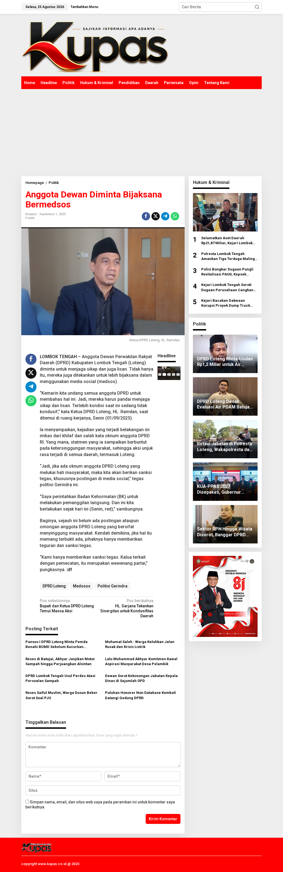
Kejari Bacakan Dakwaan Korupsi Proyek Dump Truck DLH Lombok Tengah (225, 303)
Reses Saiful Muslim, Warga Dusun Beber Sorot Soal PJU (61, 695)
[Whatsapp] (175, 216)
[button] (257, 7)
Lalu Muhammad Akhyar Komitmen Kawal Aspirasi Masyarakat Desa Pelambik (141, 661)
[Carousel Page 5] (178, 374)
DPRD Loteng (54, 586)
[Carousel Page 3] (169, 374)
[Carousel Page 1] (160, 374)
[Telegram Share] (165, 216)
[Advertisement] (141, 130)
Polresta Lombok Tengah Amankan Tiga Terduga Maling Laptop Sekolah (228, 256)
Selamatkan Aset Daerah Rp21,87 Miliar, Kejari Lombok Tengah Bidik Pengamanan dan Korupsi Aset (228, 241)
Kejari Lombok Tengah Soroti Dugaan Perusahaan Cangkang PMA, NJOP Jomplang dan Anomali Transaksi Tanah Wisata (228, 287)
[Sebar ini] (146, 216)
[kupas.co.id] (96, 45)
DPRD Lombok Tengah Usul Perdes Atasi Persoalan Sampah (60, 678)
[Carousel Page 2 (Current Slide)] (164, 374)
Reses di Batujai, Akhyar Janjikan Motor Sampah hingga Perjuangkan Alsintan (60, 661)
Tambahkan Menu (84, 7)
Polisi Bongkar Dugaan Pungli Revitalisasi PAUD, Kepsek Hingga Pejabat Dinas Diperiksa (229, 272)
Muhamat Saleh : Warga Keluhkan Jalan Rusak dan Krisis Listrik (139, 644)
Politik (30, 218)
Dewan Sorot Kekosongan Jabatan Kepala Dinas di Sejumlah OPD (141, 678)
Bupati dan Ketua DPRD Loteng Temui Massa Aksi (67, 605)
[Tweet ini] (155, 216)
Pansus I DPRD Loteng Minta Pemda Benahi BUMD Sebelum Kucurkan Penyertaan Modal (56, 644)
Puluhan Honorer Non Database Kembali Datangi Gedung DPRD (140, 695)
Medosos (81, 586)
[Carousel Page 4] (173, 374)
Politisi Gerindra (112, 586)
